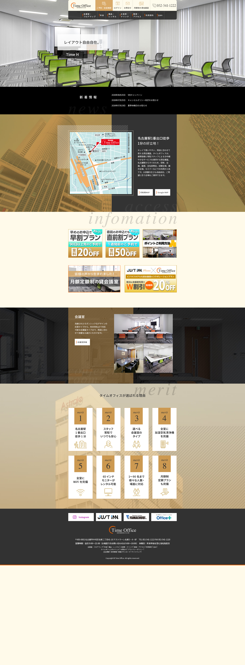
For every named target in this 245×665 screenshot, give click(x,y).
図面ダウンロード (124, 552)
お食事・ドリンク (125, 15)
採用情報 (114, 552)
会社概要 (106, 552)
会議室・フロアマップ (90, 15)
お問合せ (124, 549)
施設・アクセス (137, 15)
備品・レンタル (112, 15)
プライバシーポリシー (135, 549)
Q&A (160, 15)
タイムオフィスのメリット (110, 549)
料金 (102, 15)
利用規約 (150, 15)
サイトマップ (136, 552)
